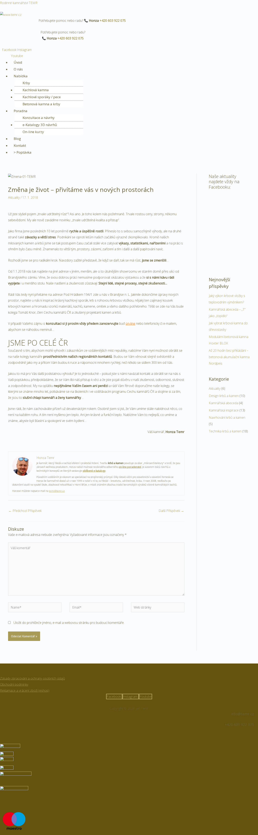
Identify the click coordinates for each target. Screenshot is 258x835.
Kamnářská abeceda (223, 403)
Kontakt (20, 145)
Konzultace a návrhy (39, 117)
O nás (18, 69)
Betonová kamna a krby (41, 104)
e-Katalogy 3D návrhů (40, 124)
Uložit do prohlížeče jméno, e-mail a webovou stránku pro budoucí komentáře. (69, 622)
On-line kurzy (33, 131)
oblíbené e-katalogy (94, 470)
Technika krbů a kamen (225, 431)
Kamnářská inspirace (224, 410)
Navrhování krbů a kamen (227, 417)
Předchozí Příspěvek (25, 510)
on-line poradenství (130, 467)
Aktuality (14, 197)
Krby (26, 83)
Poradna (20, 111)
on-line (130, 323)
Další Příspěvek (171, 510)
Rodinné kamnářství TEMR (18, 3)
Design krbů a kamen (224, 396)
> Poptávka (22, 152)
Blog (17, 138)
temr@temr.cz (57, 491)
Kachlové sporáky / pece (42, 97)
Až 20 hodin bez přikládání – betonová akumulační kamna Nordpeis (229, 357)
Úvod (18, 62)
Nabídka (21, 76)
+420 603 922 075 (113, 20)
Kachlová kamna (36, 90)
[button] (133, 76)
